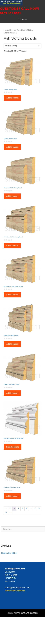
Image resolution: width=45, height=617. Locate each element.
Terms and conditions (15, 591)
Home (6, 30)
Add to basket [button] (12, 98)
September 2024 (8, 553)
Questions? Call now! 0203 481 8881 (19, 11)
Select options (12, 447)
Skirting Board (16, 30)
